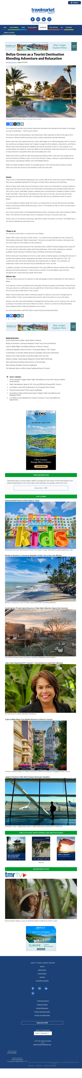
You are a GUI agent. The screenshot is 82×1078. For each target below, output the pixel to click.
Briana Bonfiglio (12, 62)
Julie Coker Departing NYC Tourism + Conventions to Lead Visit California (34, 663)
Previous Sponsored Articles (42, 1012)
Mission (42, 966)
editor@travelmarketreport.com (42, 1044)
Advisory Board (42, 973)
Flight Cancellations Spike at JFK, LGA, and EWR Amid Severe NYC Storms (35, 384)
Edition (75, 3)
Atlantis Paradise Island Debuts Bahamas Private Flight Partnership (29, 359)
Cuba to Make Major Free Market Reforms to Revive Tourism (27, 346)
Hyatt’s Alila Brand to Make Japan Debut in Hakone (23, 340)
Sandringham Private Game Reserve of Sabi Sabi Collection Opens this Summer (36, 608)
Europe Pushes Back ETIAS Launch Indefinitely (26, 390)
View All (41, 862)
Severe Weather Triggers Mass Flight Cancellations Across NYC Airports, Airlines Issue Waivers (37, 380)
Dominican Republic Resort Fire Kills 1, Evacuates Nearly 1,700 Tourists (31, 350)
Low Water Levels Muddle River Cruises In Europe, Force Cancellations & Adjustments (35, 399)
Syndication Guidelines (42, 980)
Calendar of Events (42, 1004)
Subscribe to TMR (41, 488)
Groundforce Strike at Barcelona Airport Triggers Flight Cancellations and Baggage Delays (35, 394)
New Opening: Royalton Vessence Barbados (21, 365)
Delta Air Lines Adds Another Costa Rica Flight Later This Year (27, 356)
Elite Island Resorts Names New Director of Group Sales (25, 362)
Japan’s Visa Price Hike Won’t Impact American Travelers (27, 777)
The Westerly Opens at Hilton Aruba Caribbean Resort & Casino (28, 368)
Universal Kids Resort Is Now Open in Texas (22, 500)
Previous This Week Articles (42, 1015)
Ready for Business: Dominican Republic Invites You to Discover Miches (31, 343)
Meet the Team (42, 970)
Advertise (42, 977)
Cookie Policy (31, 1065)
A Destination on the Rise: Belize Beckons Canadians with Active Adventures (32, 353)
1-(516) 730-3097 (11, 1052)
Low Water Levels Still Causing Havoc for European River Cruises (32, 387)
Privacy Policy (39, 1065)
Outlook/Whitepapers (42, 1008)
